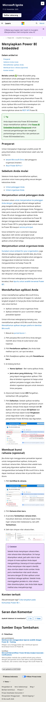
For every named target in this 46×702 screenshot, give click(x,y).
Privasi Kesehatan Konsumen (12, 693)
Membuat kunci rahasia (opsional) (15, 68)
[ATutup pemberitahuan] (42, 3)
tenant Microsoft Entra (15, 159)
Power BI (10, 38)
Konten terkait (8, 70)
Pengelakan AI (7, 687)
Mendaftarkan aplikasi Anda (13, 65)
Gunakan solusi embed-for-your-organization (20, 251)
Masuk (42, 23)
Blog (31, 687)
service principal (26, 227)
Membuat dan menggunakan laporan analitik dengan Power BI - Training (21, 641)
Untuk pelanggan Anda (15, 187)
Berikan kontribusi (8, 690)
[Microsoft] (23, 23)
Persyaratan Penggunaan (11, 696)
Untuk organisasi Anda (15, 190)
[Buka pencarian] (36, 23)
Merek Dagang (27, 696)
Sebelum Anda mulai (10, 62)
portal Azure (19, 333)
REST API (25, 110)
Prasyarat (6, 59)
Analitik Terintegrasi (23, 38)
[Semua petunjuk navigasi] (3, 38)
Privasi (19, 690)
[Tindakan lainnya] (42, 38)
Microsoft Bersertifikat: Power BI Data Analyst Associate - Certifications (23, 654)
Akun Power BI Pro (13, 165)
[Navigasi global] (2, 23)
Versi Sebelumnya (21, 687)
